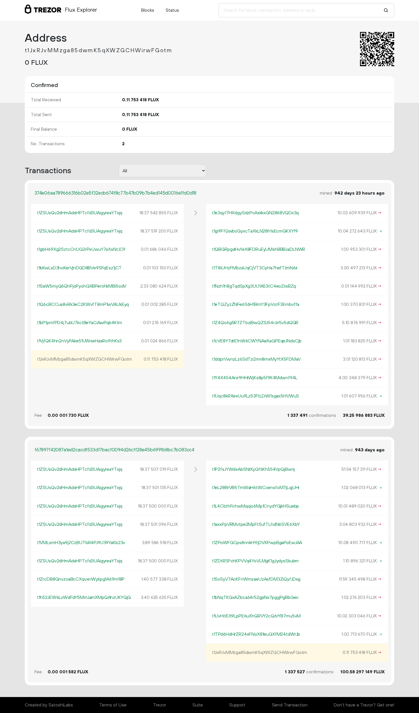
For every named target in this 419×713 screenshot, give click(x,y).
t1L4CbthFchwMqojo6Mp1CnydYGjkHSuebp (255, 506)
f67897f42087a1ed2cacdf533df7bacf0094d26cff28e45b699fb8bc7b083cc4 (114, 450)
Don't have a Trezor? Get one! (364, 705)
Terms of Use (113, 705)
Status (172, 10)
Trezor (159, 705)
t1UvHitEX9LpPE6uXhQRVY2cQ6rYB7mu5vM (256, 616)
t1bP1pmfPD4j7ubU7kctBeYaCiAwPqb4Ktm (79, 323)
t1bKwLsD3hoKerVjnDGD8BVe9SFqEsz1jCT (79, 268)
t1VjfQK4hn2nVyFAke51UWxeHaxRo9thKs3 (79, 341)
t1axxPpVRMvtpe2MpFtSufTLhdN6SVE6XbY (256, 524)
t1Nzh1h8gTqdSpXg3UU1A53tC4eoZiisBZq (254, 286)
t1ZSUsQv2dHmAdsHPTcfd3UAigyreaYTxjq (79, 213)
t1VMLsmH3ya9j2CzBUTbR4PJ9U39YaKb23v (81, 543)
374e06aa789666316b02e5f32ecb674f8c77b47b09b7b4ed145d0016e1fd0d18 (115, 193)
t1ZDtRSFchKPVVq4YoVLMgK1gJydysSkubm (255, 561)
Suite (197, 705)
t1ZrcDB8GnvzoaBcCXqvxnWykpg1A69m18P (81, 579)
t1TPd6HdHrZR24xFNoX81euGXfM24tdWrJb (256, 634)
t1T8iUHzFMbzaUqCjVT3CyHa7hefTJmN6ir (255, 268)
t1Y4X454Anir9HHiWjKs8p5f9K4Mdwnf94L (254, 378)
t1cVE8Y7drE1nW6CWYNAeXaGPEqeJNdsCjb (257, 341)
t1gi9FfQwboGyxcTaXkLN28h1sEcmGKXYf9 (255, 231)
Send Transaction (290, 705)
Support (237, 705)
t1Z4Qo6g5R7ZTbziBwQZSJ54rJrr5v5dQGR (255, 323)
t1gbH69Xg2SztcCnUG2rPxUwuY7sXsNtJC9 (81, 249)
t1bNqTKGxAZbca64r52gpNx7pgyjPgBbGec (255, 597)
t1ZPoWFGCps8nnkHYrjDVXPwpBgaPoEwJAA (257, 543)
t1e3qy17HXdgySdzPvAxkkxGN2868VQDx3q (255, 213)
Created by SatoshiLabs (49, 705)
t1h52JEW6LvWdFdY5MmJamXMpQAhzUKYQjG (84, 597)
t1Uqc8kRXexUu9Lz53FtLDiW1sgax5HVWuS (255, 396)
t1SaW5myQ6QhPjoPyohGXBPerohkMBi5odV (81, 286)
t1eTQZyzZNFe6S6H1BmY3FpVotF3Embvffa (255, 304)
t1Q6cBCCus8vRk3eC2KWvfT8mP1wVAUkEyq (83, 304)
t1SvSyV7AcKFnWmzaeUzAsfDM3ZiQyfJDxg (256, 579)
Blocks (147, 10)
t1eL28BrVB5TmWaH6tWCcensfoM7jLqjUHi (255, 487)
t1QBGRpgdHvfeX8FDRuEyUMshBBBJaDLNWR (258, 249)
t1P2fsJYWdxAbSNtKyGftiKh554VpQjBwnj (253, 469)
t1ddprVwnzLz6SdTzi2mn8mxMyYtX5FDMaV (256, 359)
